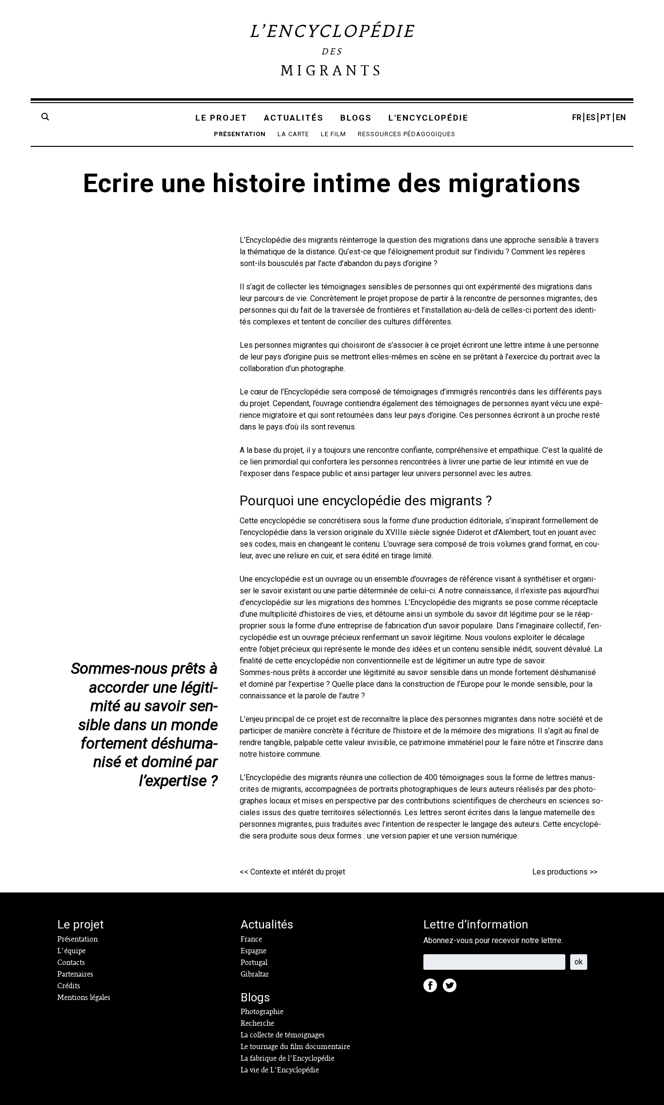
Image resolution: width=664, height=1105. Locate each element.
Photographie (262, 1011)
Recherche (257, 1023)
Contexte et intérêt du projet (297, 871)
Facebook (433, 988)
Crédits (68, 985)
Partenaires (75, 974)
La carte (293, 134)
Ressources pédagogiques (406, 134)
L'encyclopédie (428, 118)
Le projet (221, 118)
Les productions (560, 871)
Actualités (294, 118)
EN (621, 117)
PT (605, 117)
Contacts (71, 962)
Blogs (356, 118)
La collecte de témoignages (283, 1035)
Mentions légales (83, 997)
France (251, 939)
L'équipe (71, 950)
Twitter (452, 988)
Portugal (254, 962)
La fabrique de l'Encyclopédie (287, 1058)
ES (590, 117)
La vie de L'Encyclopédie (280, 1070)
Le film (333, 134)
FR (576, 117)
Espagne (253, 950)
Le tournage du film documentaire (295, 1046)
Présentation (240, 134)
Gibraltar (255, 974)
